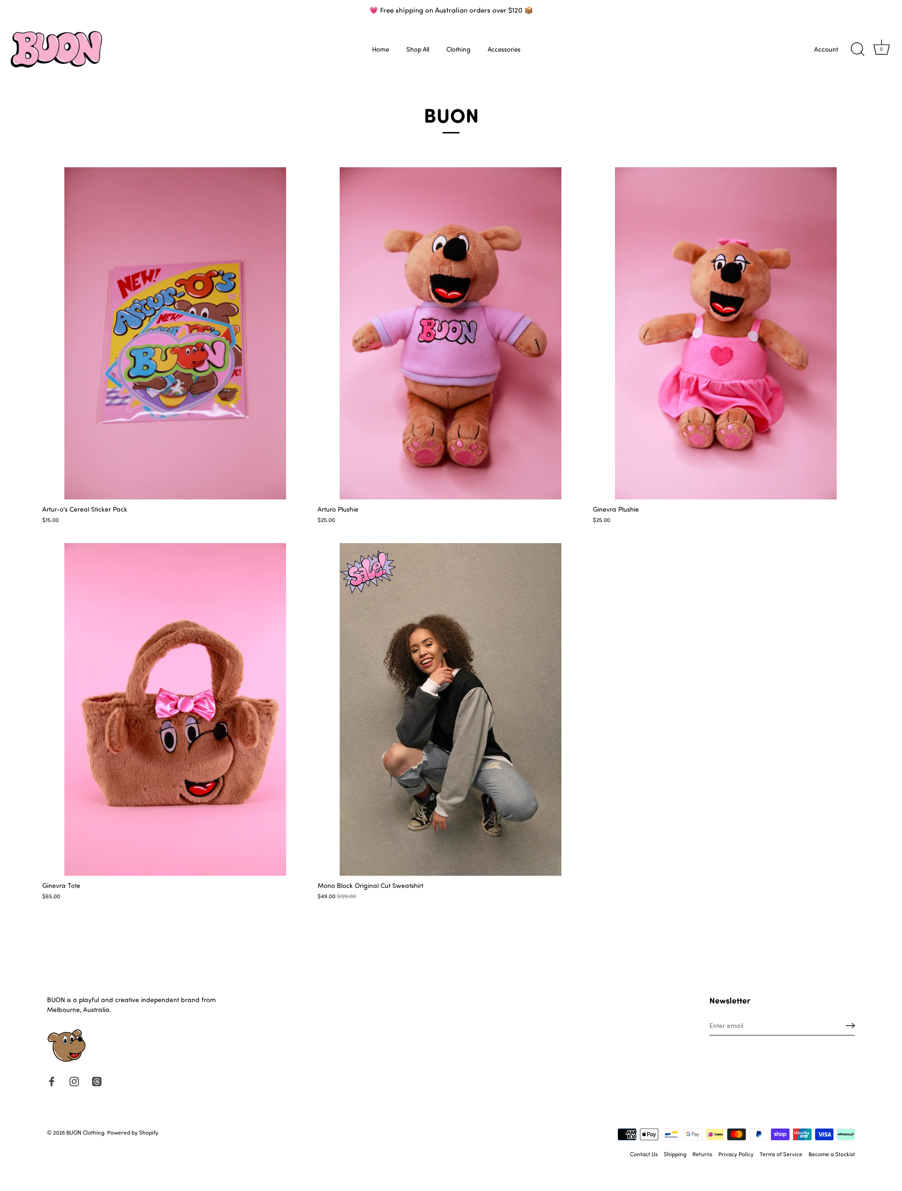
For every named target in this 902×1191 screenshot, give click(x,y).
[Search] (857, 49)
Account (826, 49)
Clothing (458, 49)
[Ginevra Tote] (175, 709)
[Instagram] (74, 1080)
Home (380, 49)
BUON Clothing (85, 1132)
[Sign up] (850, 1025)
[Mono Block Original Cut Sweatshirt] (450, 709)
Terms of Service (781, 1154)
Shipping (675, 1154)
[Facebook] (51, 1080)
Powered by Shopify (132, 1132)
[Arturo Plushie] (450, 333)
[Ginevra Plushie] (726, 333)
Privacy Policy (736, 1154)
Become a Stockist (832, 1154)
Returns (702, 1154)
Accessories (504, 49)
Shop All (417, 49)
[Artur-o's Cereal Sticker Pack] (175, 333)
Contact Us (644, 1154)
